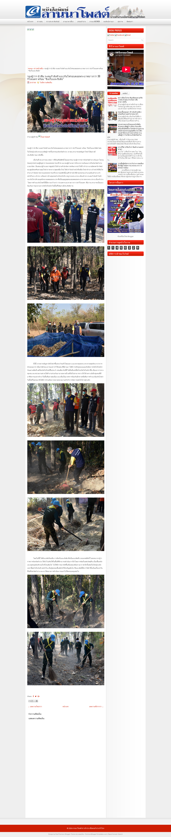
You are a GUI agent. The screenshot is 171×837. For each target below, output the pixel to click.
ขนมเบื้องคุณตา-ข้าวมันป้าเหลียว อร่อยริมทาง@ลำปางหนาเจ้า (129, 113)
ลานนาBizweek (95, 21)
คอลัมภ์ (125, 93)
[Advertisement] (65, 48)
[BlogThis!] (32, 701)
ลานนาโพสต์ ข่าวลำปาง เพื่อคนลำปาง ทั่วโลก (88, 828)
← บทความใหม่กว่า (35, 707)
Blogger (130, 236)
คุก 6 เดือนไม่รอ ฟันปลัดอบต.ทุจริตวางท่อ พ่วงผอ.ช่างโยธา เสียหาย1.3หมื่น (130, 100)
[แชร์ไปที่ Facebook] (37, 701)
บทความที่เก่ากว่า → (96, 707)
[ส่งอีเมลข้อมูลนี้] (29, 701)
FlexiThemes (59, 834)
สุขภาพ (120, 21)
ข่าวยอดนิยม (114, 93)
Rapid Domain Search (115, 834)
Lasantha (81, 834)
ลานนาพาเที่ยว (68, 21)
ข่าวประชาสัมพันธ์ (52, 21)
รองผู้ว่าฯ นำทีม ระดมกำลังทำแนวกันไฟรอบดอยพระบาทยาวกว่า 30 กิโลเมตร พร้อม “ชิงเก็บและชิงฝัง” (63, 77)
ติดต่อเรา (130, 21)
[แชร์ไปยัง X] (34, 701)
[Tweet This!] (35, 696)
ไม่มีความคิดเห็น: (46, 82)
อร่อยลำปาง (81, 21)
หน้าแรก (30, 21)
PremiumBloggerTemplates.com (96, 834)
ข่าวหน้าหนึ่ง (38, 68)
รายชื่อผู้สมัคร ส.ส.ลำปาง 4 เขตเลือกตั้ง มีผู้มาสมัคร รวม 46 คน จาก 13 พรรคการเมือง (131, 166)
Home (30, 68)
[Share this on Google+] (38, 696)
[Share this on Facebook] (33, 696)
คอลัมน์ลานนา (109, 21)
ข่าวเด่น (40, 21)
